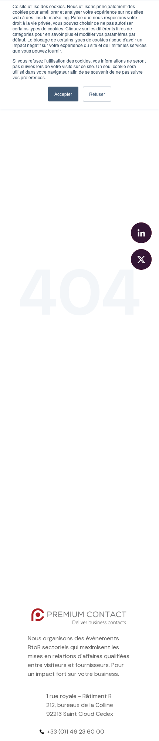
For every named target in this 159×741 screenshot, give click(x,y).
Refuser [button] (97, 94)
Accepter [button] (63, 94)
